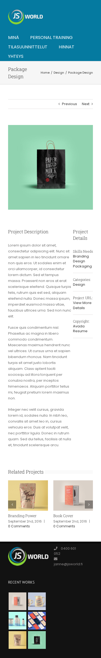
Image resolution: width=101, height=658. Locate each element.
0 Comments (19, 526)
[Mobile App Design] (36, 620)
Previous (69, 103)
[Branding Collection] (17, 620)
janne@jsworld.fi (68, 564)
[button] (12, 504)
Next (85, 103)
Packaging (82, 266)
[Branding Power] (17, 640)
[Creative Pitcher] (36, 601)
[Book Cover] (17, 601)
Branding (81, 256)
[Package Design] (36, 640)
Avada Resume (80, 329)
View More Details (82, 305)
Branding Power (22, 515)
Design (79, 261)
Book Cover (63, 515)
